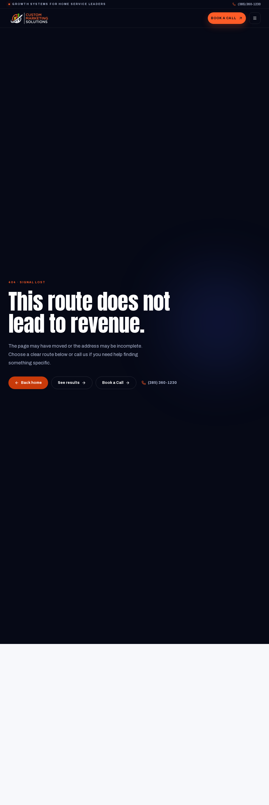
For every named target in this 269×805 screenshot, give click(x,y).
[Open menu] (255, 18)
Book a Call (223, 18)
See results (69, 383)
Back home (31, 383)
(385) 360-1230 (249, 4)
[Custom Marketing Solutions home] (29, 18)
